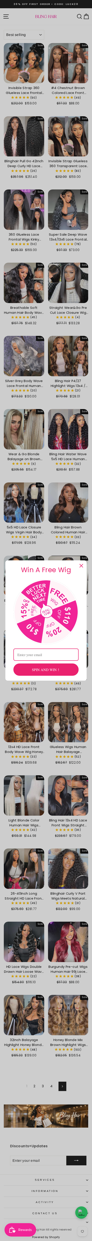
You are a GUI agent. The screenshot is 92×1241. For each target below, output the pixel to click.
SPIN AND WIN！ (46, 669)
